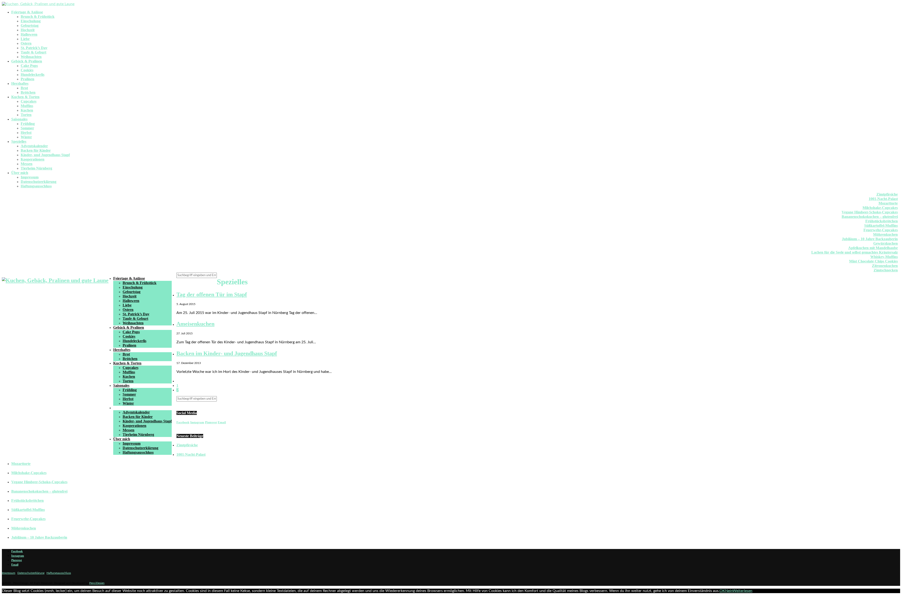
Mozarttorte (888, 203)
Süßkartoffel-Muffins (881, 226)
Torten (26, 115)
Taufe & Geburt (33, 52)
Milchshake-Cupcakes (880, 208)
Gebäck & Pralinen (26, 61)
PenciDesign (97, 583)
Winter (26, 137)
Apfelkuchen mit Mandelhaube (873, 248)
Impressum (30, 177)
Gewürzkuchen (885, 243)
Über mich (19, 173)
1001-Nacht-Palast (883, 199)
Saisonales (19, 119)
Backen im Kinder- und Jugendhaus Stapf (226, 353)
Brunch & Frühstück (37, 17)
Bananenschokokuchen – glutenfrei (870, 217)
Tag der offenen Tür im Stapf (211, 294)
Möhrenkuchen (885, 234)
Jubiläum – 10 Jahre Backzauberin (870, 239)
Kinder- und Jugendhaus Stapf (45, 155)
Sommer (27, 128)
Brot (24, 88)
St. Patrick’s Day (34, 48)
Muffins (27, 106)
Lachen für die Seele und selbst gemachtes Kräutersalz (854, 252)
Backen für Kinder (36, 150)
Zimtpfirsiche (887, 194)
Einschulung (31, 21)
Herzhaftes (19, 83)
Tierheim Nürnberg (36, 168)
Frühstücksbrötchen (881, 221)
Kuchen (27, 110)
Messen (26, 164)
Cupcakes (28, 101)
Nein (729, 591)
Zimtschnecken (886, 270)
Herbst (26, 133)
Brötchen (28, 92)
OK (722, 591)
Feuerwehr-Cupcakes (880, 230)
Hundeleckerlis (32, 75)
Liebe (25, 39)
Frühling (28, 124)
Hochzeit (28, 30)
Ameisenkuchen (195, 324)
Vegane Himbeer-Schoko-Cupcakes (870, 212)
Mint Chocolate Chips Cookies (873, 261)
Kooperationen (32, 159)
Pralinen (27, 79)
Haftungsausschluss (36, 186)
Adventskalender (34, 146)
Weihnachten (31, 57)
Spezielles (18, 141)
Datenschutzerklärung (38, 182)
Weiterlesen (742, 591)
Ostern (26, 43)
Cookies (27, 70)
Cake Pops (29, 66)
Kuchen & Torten (25, 97)
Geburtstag (30, 25)
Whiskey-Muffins (884, 257)
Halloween (29, 34)
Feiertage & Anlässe (27, 12)
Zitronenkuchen (885, 266)
